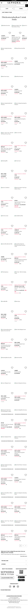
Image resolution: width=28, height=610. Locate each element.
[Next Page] (25, 545)
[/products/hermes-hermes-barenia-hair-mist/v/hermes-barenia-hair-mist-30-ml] (21, 363)
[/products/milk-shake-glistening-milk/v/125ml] (7, 166)
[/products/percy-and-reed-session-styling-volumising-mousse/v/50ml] (7, 54)
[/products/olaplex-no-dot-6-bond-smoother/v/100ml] (6, 30)
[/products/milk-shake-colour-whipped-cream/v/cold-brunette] (7, 388)
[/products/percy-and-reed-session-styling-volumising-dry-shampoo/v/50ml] (21, 109)
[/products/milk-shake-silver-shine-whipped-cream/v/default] (21, 335)
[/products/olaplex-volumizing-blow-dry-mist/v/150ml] (7, 363)
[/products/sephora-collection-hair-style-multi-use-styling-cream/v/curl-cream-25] (21, 277)
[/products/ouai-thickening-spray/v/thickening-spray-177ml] (7, 277)
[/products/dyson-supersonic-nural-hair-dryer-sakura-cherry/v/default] (16, 30)
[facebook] (10, 587)
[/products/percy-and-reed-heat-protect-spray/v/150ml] (7, 82)
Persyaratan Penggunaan (11, 607)
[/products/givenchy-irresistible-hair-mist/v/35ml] (21, 221)
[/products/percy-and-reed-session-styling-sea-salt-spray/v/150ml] (21, 388)
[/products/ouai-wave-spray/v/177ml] (21, 307)
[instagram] (18, 587)
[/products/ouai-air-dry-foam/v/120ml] (21, 166)
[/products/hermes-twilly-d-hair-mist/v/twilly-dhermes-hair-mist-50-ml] (21, 54)
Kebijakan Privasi (18, 607)
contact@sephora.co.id (15, 598)
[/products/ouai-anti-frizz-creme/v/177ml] (7, 221)
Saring (21, 8)
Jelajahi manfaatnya (7, 577)
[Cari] (26, 5)
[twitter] (14, 587)
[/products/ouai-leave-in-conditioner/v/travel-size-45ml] (7, 193)
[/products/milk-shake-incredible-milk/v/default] (7, 307)
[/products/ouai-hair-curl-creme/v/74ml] (21, 138)
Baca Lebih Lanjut (23, 556)
